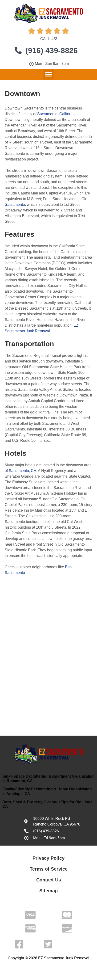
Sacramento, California (56, 114)
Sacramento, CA (22, 471)
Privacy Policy (48, 858)
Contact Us (48, 879)
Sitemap (48, 890)
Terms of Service (49, 869)
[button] (48, 74)
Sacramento (15, 204)
